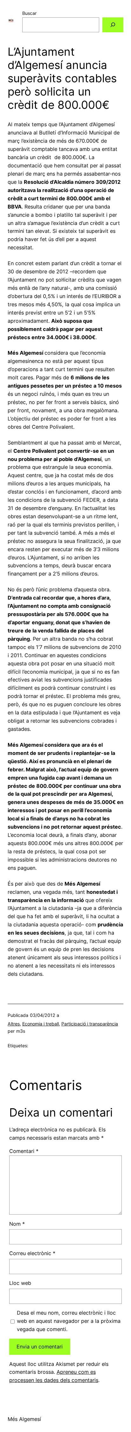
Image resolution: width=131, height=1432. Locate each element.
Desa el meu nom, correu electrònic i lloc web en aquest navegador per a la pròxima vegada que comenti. (69, 1321)
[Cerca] (112, 24)
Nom (17, 1224)
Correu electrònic (32, 1253)
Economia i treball (40, 1023)
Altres (14, 1023)
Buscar (29, 13)
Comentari (23, 1151)
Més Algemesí (24, 1419)
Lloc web (20, 1283)
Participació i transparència (89, 1023)
